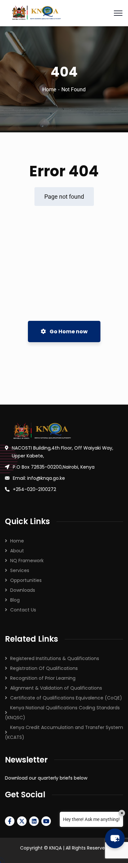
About (17, 550)
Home (49, 89)
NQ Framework (27, 560)
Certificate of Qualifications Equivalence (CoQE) (66, 698)
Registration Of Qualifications (44, 668)
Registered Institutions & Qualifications (54, 658)
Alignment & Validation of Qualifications (56, 688)
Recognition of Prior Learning (42, 678)
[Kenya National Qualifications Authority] (64, 13)
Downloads (22, 590)
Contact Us (23, 610)
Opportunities (26, 580)
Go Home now (68, 331)
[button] (115, 838)
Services (19, 570)
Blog (15, 600)
